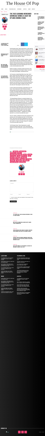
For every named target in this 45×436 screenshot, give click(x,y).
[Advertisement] (39, 92)
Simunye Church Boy (14, 159)
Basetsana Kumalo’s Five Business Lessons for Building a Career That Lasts (22, 246)
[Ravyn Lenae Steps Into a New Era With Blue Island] (4, 50)
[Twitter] (5, 29)
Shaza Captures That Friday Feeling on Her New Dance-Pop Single (7, 272)
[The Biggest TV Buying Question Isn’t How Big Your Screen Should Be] (35, 23)
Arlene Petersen (22, 151)
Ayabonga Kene (13, 153)
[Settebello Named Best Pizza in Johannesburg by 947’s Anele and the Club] (35, 18)
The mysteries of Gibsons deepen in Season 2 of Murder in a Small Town (41, 38)
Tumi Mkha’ (12, 160)
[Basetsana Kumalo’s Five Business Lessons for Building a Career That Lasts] (6, 245)
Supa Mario (22, 159)
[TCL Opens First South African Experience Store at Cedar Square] (4, 39)
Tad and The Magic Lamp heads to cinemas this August (23, 262)
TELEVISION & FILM (21, 256)
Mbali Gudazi (24, 156)
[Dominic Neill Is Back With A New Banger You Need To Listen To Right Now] (35, 28)
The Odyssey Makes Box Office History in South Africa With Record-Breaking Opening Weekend (23, 271)
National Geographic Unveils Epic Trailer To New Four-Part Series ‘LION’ (23, 259)
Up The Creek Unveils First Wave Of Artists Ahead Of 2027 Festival (4, 76)
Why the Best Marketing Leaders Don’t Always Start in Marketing (22, 223)
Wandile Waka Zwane (14, 162)
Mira (29, 156)
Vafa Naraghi (19, 160)
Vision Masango (26, 160)
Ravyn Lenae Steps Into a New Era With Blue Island (4, 54)
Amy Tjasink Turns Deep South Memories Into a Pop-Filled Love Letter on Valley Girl (4, 66)
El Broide (4, 24)
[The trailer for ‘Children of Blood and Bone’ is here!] (35, 33)
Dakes (25, 154)
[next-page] (36, 43)
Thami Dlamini (28, 159)
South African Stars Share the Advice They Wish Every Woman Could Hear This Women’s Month (22, 230)
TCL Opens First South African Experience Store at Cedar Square (4, 44)
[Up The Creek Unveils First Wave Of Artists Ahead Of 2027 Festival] (4, 72)
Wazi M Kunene (22, 162)
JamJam (18, 156)
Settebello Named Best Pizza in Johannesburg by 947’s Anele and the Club (41, 18)
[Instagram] (6, 26)
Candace (19, 153)
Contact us (4, 428)
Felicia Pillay (13, 156)
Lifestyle (5, 11)
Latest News (4, 256)
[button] (42, 9)
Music (2, 276)
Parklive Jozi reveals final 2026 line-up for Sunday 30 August (7, 292)
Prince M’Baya (23, 157)
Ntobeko (17, 157)
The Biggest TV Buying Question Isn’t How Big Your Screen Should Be (41, 23)
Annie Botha (16, 151)
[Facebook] (3, 26)
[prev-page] (35, 43)
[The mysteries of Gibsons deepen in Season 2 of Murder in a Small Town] (35, 38)
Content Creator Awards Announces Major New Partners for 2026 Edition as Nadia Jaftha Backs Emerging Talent (23, 238)
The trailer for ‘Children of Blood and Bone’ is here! (41, 33)
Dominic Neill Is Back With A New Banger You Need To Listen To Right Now (41, 28)
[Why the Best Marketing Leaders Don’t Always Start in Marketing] (6, 222)
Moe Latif (12, 157)
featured (29, 154)
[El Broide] (5, 20)
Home (2, 11)
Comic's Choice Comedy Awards (16, 154)
